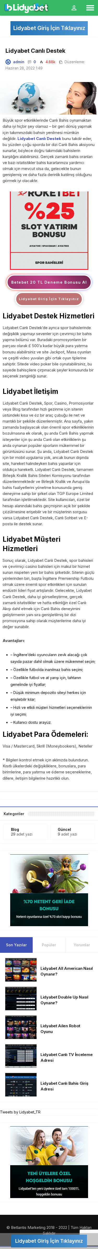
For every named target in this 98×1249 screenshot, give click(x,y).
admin (18, 62)
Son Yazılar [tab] (16, 945)
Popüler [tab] (49, 945)
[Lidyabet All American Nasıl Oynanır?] (21, 969)
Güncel (64, 829)
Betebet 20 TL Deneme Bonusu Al (49, 282)
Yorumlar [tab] (82, 945)
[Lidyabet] (49, 230)
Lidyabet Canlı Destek (39, 138)
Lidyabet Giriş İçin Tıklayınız (49, 28)
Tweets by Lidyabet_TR (20, 1112)
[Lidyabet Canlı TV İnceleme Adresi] (21, 1055)
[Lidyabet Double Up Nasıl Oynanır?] (21, 998)
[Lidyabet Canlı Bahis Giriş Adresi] (21, 1084)
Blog (15, 829)
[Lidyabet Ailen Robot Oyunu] (21, 1026)
